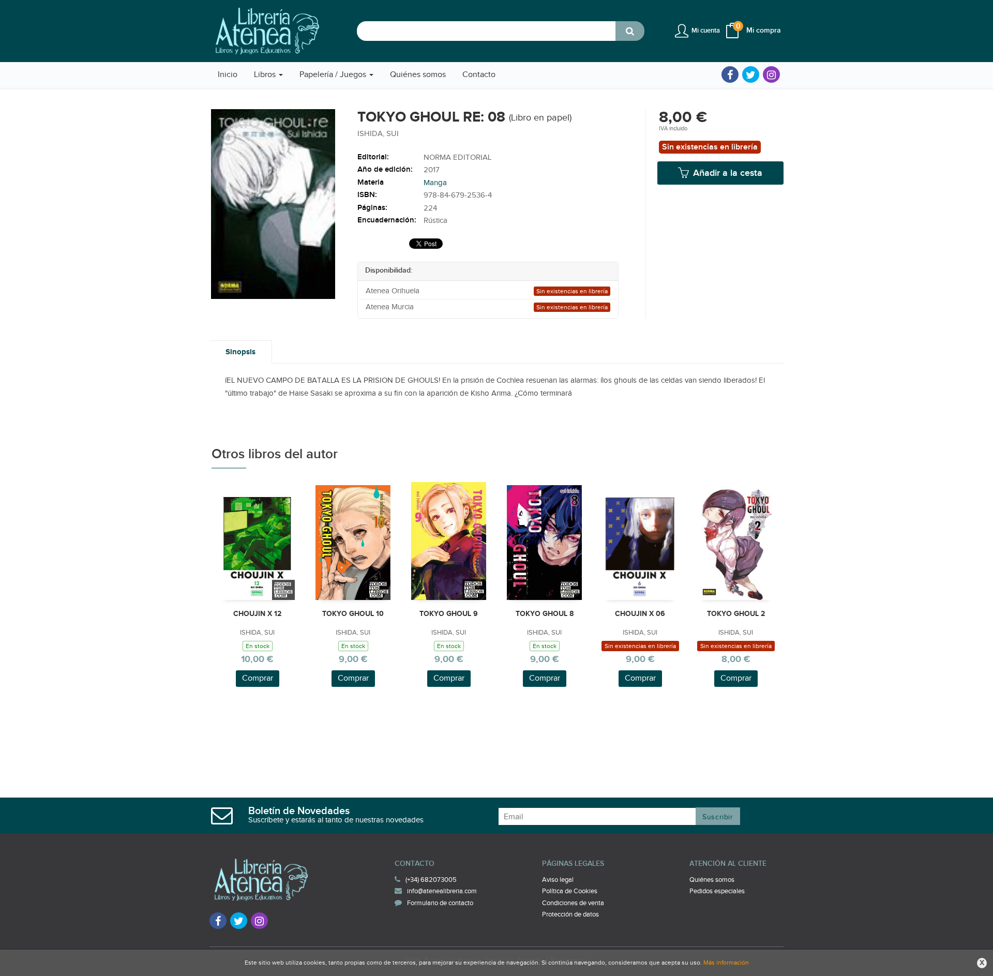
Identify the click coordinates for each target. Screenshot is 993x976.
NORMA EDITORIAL (457, 157)
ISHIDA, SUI (378, 133)
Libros (266, 75)
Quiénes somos (711, 880)
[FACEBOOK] (730, 74)
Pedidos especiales (717, 891)
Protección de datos (570, 914)
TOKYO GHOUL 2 (736, 613)
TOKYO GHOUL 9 (448, 613)
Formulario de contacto (440, 903)
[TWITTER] (750, 74)
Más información (726, 962)
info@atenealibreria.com (442, 891)
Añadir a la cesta (726, 173)
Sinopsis (240, 352)
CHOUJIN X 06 (640, 613)
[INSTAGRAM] (771, 74)
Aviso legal (558, 880)
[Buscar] (629, 31)
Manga (435, 182)
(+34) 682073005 (431, 880)
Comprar (257, 678)
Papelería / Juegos (333, 75)
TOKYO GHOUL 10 (353, 613)
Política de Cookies (569, 891)
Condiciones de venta (573, 903)
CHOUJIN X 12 (257, 613)
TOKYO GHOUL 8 (545, 613)
